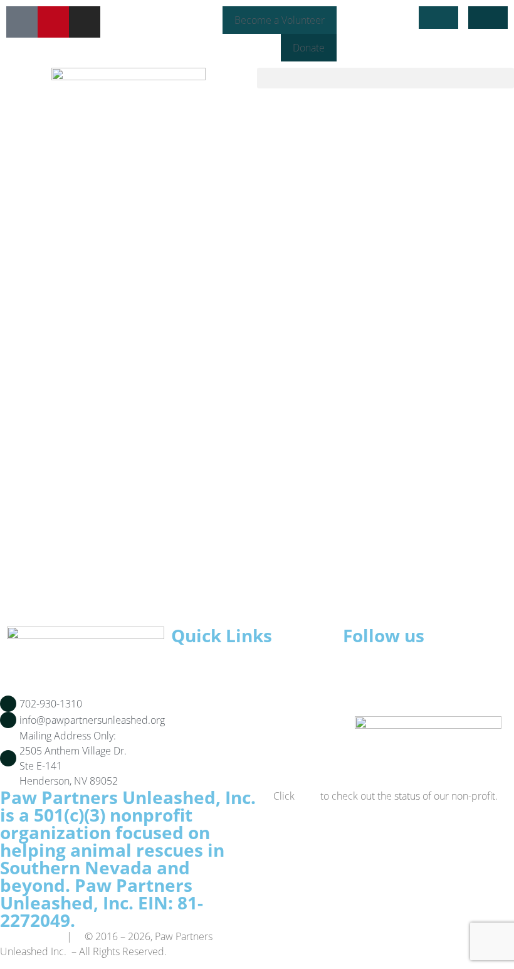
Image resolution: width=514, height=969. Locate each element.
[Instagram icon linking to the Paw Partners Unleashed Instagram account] (84, 22)
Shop (204, 694)
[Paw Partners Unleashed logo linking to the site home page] (128, 96)
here (307, 796)
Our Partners (223, 709)
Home (206, 664)
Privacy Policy (29, 936)
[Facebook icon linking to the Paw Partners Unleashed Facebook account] (22, 22)
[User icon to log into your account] (438, 17)
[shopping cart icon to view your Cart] (488, 17)
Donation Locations (239, 739)
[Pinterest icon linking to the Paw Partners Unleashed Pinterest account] (53, 22)
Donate (210, 724)
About (206, 679)
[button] (385, 78)
